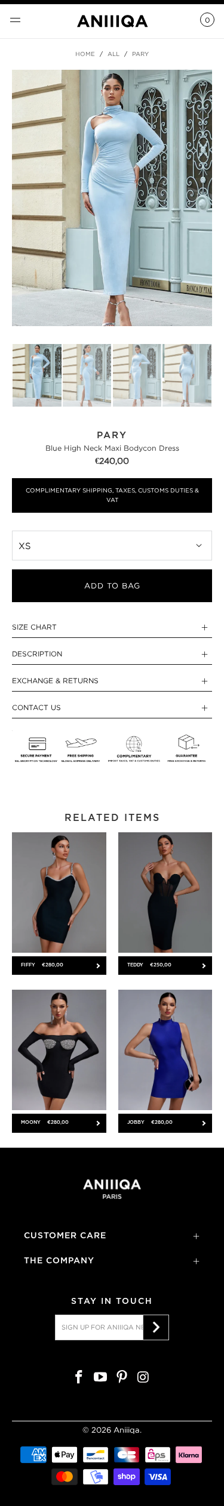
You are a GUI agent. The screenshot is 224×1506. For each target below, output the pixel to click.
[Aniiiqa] (112, 21)
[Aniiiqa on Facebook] (79, 1378)
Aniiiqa (126, 1430)
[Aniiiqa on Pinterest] (122, 1378)
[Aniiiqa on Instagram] (143, 1378)
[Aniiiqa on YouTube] (101, 1378)
